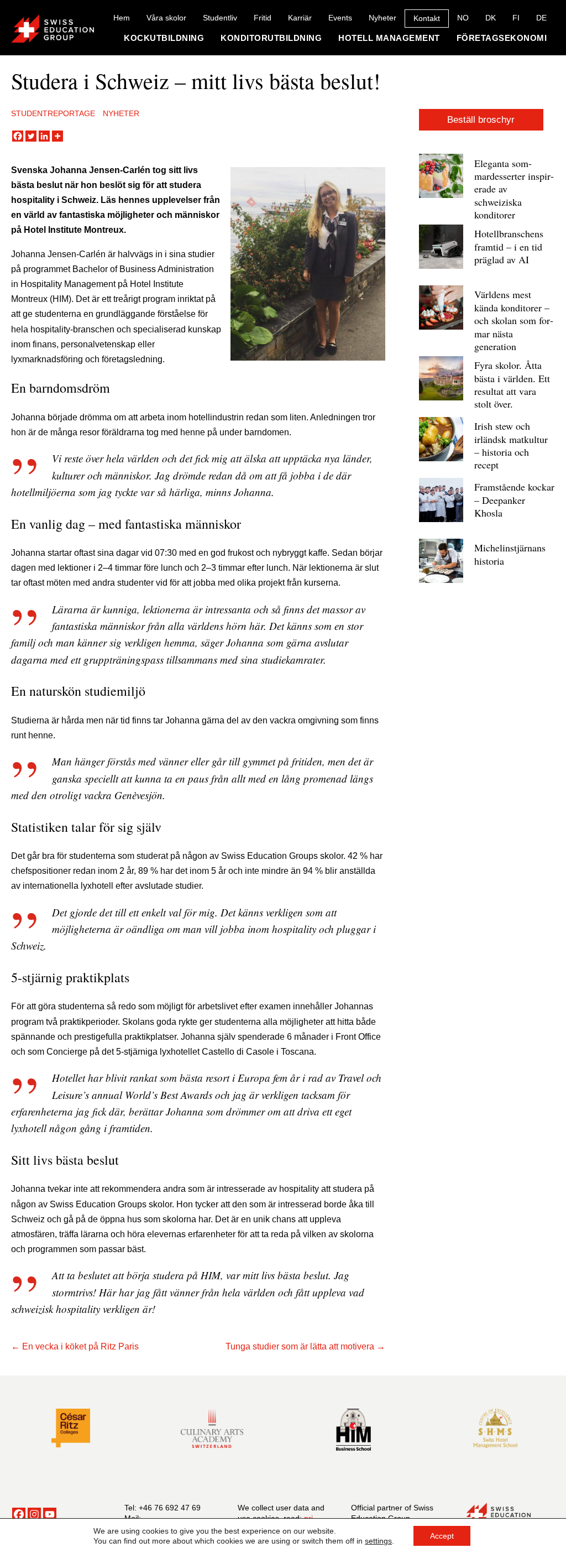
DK (490, 17)
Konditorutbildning (271, 38)
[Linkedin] (44, 136)
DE (541, 17)
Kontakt (426, 18)
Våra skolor (166, 17)
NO (463, 17)
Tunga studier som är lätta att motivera (300, 1346)
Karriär (300, 17)
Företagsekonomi (502, 38)
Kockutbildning (164, 38)
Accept (442, 1535)
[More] (57, 136)
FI (516, 17)
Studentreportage (53, 113)
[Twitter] (30, 136)
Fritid (262, 17)
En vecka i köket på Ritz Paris (80, 1346)
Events (340, 17)
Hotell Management (389, 38)
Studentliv (220, 17)
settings (378, 1540)
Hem (121, 17)
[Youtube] (49, 1514)
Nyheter (382, 17)
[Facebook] (17, 136)
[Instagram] (34, 1514)
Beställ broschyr (481, 119)
